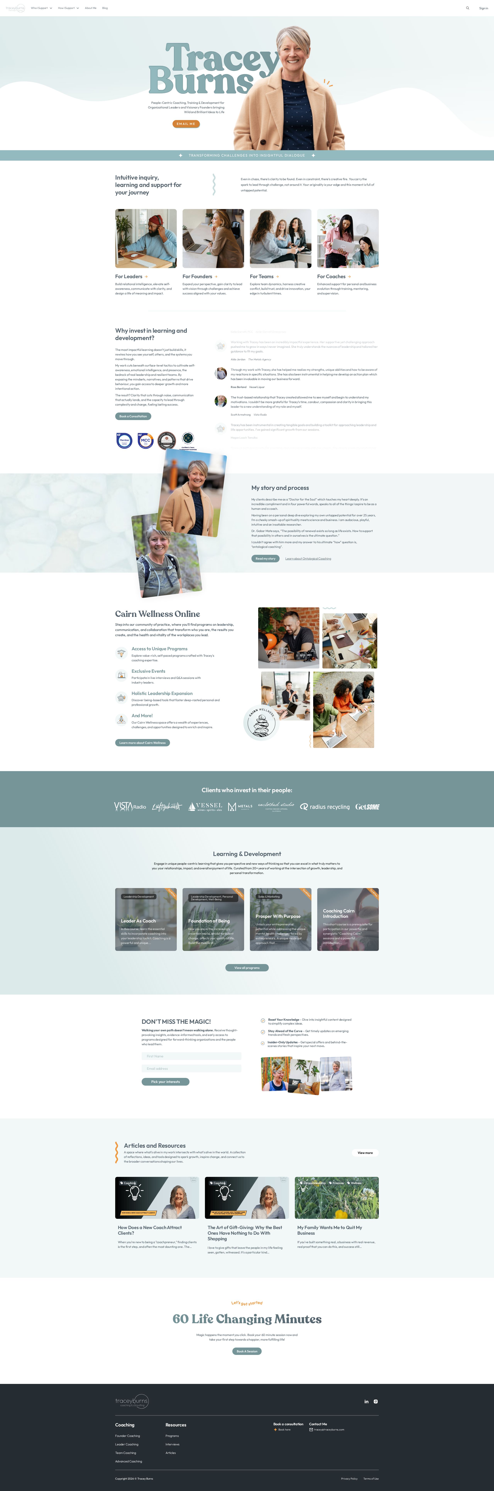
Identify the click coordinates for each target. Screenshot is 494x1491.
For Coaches (331, 276)
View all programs (247, 968)
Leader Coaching (126, 1444)
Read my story (265, 558)
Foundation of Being (209, 921)
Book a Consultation (133, 416)
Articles (171, 1453)
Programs (172, 1436)
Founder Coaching (127, 1436)
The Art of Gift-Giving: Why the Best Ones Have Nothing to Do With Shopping (245, 1232)
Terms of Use (371, 1478)
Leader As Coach (138, 921)
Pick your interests (165, 1081)
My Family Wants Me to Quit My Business (329, 1230)
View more (365, 1153)
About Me (90, 8)
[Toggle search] (468, 8)
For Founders (197, 276)
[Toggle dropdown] (51, 8)
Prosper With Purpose (278, 916)
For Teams (262, 276)
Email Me (186, 124)
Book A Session (247, 1351)
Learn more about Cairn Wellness (142, 743)
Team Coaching (125, 1453)
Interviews (173, 1444)
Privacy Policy (349, 1478)
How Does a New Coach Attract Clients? (150, 1230)
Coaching (130, 1183)
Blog (104, 8)
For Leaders (128, 276)
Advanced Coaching (128, 1461)
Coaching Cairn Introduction (338, 913)
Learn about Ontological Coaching (308, 558)
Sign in (483, 8)
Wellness (356, 1183)
